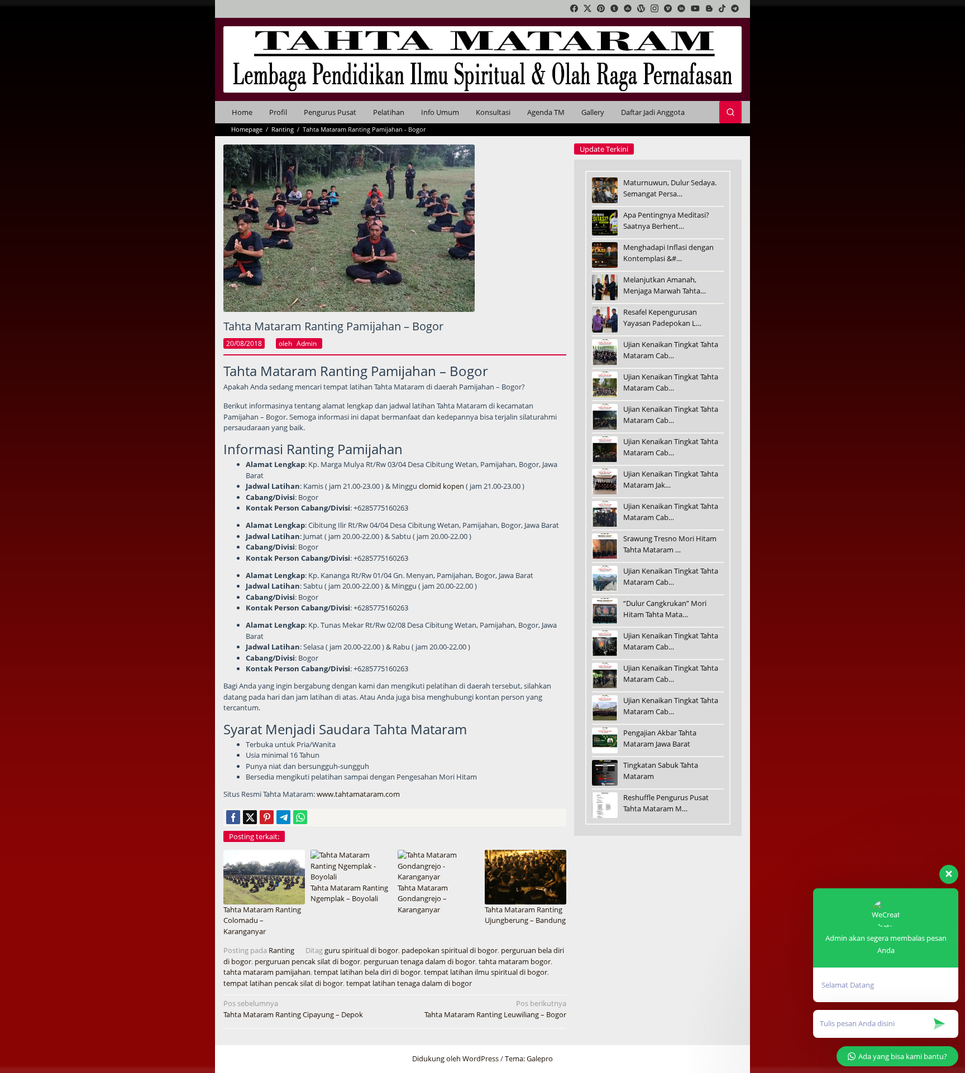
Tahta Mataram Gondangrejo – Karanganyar (423, 899)
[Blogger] (709, 9)
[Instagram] (654, 9)
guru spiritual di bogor (361, 950)
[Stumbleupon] (627, 9)
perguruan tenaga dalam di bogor (419, 961)
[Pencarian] (730, 112)
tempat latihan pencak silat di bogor (283, 983)
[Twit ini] (250, 817)
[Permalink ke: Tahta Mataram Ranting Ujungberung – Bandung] (525, 877)
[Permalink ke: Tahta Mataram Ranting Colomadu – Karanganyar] (264, 877)
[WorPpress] (641, 9)
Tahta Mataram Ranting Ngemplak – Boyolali (349, 893)
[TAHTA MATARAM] (482, 59)
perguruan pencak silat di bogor (307, 961)
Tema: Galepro (529, 1058)
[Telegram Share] (283, 817)
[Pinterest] (601, 9)
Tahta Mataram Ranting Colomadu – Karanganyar (262, 920)
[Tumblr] (614, 9)
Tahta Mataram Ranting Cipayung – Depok (293, 1008)
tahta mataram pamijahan (266, 972)
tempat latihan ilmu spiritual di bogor (485, 972)
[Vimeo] (668, 9)
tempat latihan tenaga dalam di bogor (409, 983)
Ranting (281, 950)
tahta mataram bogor (515, 961)
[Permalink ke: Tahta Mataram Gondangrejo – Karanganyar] (438, 865)
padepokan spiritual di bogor (450, 950)
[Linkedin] (681, 9)
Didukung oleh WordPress (455, 1058)
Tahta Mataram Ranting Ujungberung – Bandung (525, 915)
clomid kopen (441, 486)
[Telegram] (735, 9)
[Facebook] (574, 9)
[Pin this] (267, 817)
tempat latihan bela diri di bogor (367, 972)
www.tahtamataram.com (358, 794)
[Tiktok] (722, 9)
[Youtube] (695, 9)
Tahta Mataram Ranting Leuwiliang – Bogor (495, 1008)
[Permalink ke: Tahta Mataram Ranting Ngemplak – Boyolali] (351, 865)
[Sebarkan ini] (233, 817)
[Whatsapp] (300, 817)
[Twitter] (587, 9)
